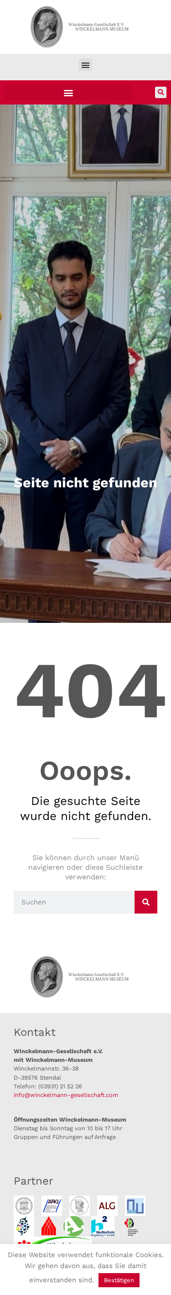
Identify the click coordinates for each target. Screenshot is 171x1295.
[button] (85, 65)
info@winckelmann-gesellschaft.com (66, 1094)
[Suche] (146, 902)
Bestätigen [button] (119, 1280)
